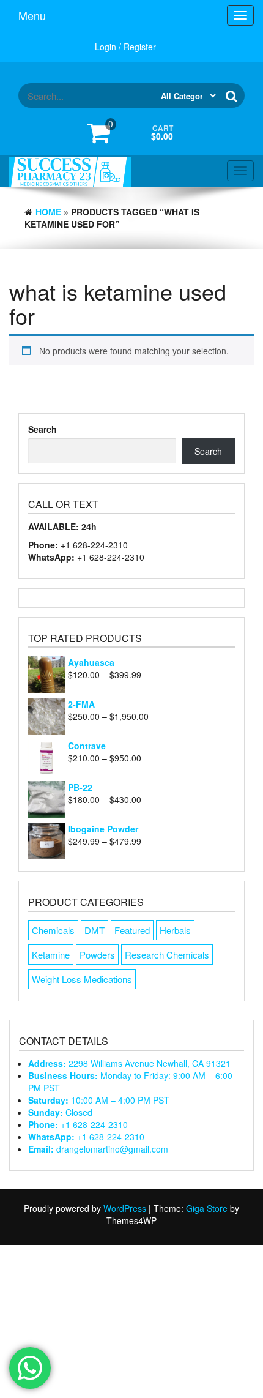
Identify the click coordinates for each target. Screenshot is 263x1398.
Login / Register (125, 46)
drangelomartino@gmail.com (98, 1149)
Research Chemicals (167, 954)
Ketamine (51, 954)
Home (48, 212)
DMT (94, 930)
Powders (97, 954)
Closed (60, 1112)
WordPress (124, 1208)
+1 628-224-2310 (78, 1124)
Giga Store (207, 1208)
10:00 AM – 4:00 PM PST (98, 1100)
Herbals (175, 930)
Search (42, 429)
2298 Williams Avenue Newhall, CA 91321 (129, 1063)
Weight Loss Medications (82, 979)
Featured (132, 930)
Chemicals (53, 930)
